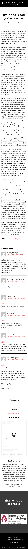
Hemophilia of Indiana (14, 3)
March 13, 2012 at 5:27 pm (16, 316)
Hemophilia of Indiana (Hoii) (9, 454)
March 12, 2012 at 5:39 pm (16, 282)
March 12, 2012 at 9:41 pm (16, 299)
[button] (14, 519)
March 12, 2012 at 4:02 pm (16, 255)
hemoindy (20, 454)
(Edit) (3, 304)
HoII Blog (15, 239)
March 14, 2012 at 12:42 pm (16, 360)
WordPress (18, 547)
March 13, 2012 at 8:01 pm (16, 337)
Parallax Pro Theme (19, 545)
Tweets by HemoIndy (14, 413)
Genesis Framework (8, 547)
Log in (24, 547)
